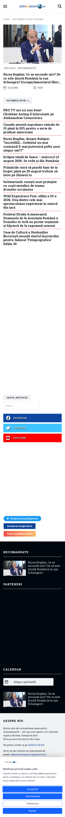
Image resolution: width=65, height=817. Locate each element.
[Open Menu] (5, 6)
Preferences (32, 803)
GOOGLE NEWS (36, 744)
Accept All (32, 789)
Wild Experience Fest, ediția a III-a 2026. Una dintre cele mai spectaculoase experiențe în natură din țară (30, 201)
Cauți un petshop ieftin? (19, 533)
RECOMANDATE (27, 68)
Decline (32, 811)
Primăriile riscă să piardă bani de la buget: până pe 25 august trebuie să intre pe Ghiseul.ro (30, 171)
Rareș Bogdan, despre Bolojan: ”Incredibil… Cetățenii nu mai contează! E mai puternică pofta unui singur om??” (31, 144)
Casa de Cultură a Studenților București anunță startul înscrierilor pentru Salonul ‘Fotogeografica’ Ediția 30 (31, 238)
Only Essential (33, 796)
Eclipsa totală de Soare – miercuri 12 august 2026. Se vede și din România (31, 159)
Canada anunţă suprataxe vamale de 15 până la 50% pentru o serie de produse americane (31, 128)
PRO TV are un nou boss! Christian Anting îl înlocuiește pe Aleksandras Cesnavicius (28, 114)
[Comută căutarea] (60, 6)
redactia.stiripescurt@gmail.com (28, 754)
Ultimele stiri (16, 100)
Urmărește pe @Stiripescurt (24, 518)
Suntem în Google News (19, 526)
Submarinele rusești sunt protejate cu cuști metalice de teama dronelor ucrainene (30, 185)
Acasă (6, 19)
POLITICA (10, 68)
